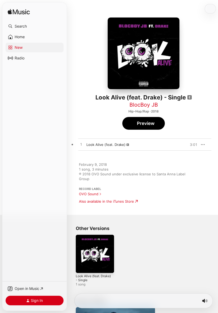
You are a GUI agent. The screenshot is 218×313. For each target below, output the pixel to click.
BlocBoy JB (143, 105)
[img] (19, 12)
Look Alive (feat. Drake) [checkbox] (105, 144)
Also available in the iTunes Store (106, 201)
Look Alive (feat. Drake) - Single (93, 278)
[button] (34, 26)
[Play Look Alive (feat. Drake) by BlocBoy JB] (81, 144)
